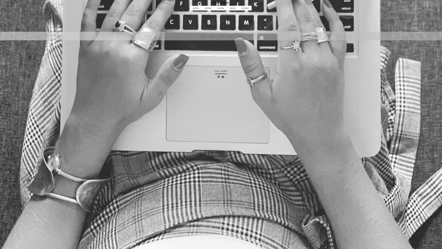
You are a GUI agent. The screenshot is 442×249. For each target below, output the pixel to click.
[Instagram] (218, 76)
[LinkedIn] (222, 76)
